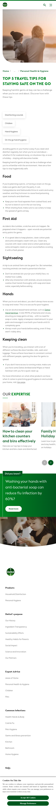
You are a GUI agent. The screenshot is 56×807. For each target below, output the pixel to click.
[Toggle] (50, 5)
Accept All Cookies (28, 798)
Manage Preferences (28, 803)
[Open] (44, 5)
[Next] (50, 462)
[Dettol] (5, 5)
